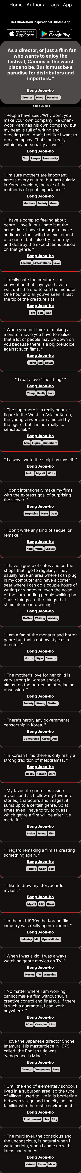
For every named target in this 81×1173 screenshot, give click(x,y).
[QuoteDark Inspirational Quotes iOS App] (22, 34)
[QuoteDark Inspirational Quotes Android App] (55, 33)
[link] (16, 5)
